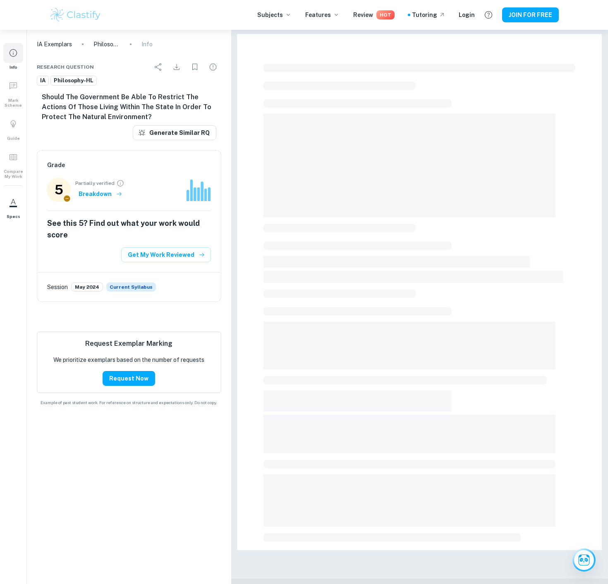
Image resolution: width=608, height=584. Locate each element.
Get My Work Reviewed (161, 254)
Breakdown (95, 194)
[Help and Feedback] (488, 15)
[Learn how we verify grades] (120, 183)
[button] (13, 56)
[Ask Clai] (584, 560)
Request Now (128, 378)
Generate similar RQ (179, 132)
